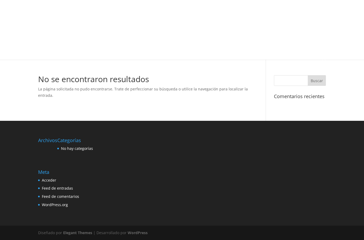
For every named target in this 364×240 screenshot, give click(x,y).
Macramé (164, 36)
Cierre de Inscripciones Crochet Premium (77, 23)
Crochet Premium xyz (254, 23)
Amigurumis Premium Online (121, 11)
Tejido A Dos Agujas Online (237, 36)
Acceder (49, 180)
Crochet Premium (128, 23)
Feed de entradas (57, 188)
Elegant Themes (77, 232)
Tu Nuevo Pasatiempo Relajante (70, 48)
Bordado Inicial (210, 11)
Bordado (155, 11)
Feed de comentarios (60, 196)
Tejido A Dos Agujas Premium (286, 36)
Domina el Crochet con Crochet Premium (77, 36)
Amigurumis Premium (77, 11)
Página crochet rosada (194, 36)
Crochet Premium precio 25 (212, 23)
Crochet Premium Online (166, 23)
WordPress (138, 232)
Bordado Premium (241, 11)
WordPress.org (55, 204)
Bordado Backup (180, 11)
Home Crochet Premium (133, 36)
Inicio (50, 11)
